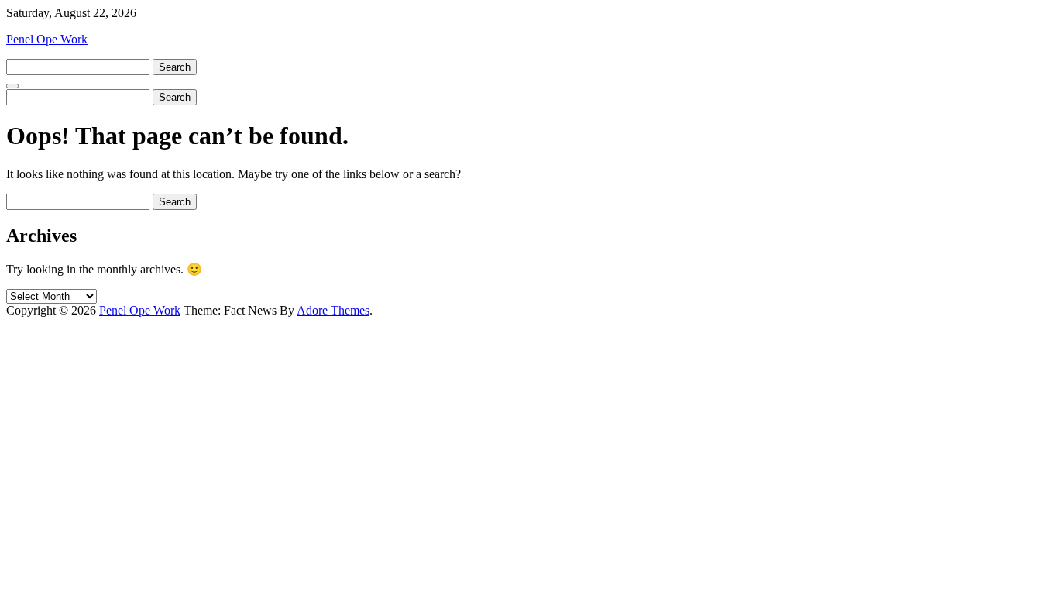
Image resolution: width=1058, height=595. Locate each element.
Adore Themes (333, 310)
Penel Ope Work (47, 39)
